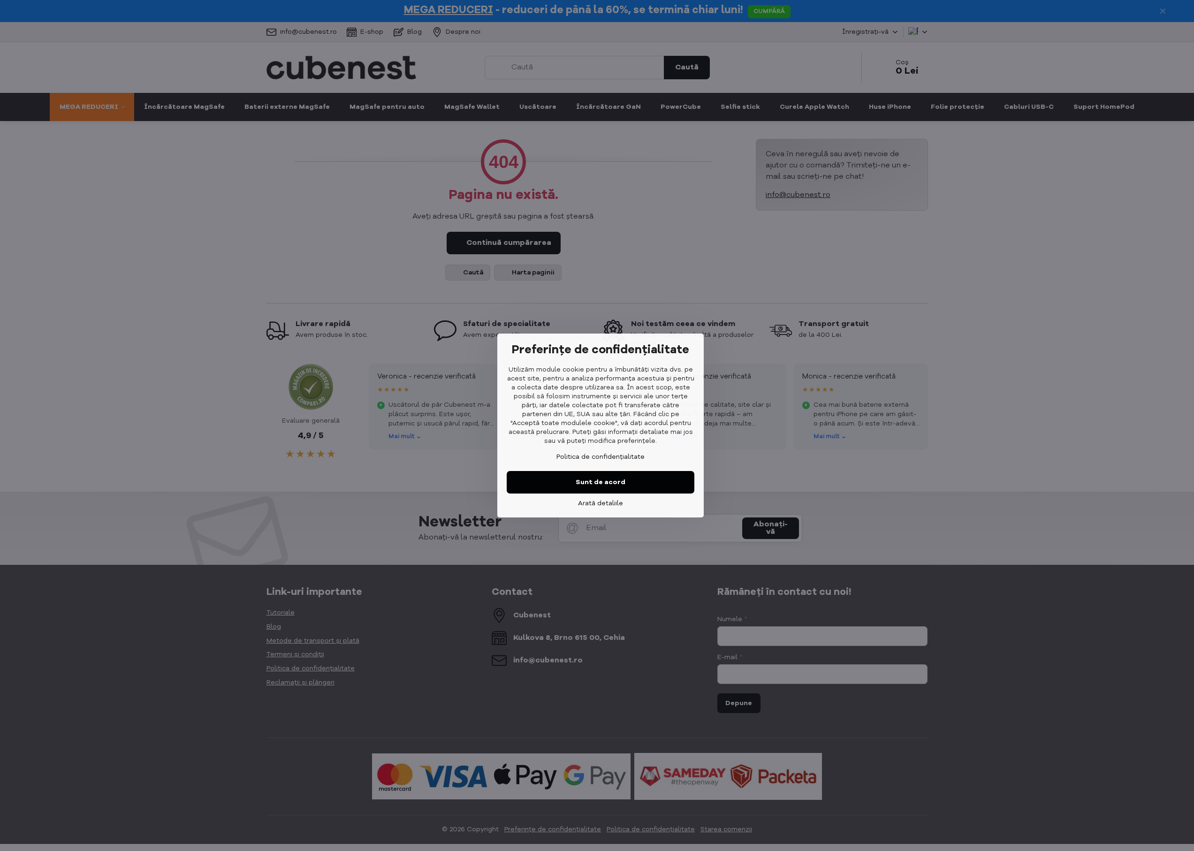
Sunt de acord (600, 482)
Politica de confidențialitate (600, 457)
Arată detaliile (600, 503)
